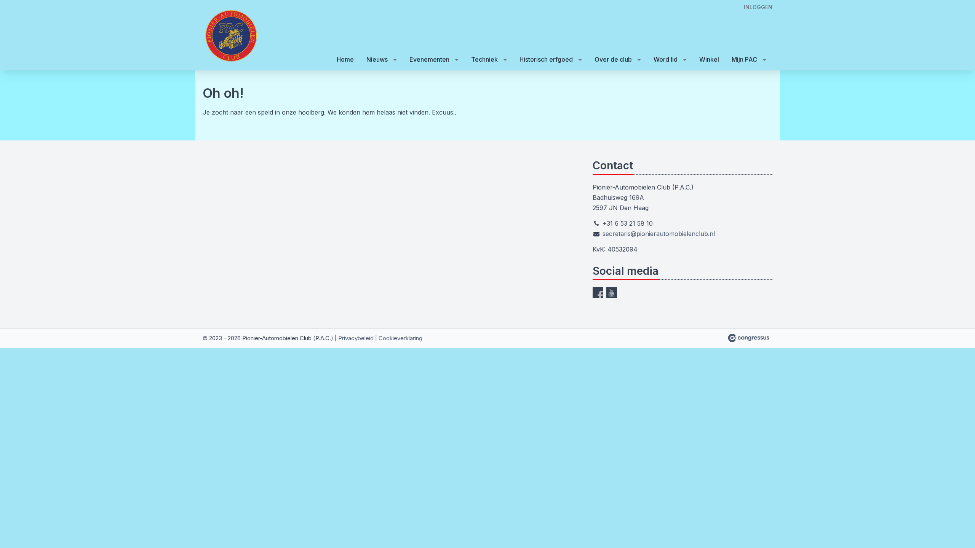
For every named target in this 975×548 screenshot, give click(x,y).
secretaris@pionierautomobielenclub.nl (659, 233)
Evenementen (429, 59)
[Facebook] (598, 292)
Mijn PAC (744, 59)
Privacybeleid (356, 338)
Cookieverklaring (400, 338)
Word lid (666, 59)
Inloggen (758, 7)
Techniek (484, 59)
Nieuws (377, 59)
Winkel (709, 59)
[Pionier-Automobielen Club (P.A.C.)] (231, 35)
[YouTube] (611, 292)
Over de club (613, 59)
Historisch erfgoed (546, 59)
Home (345, 59)
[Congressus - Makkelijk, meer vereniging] (748, 338)
